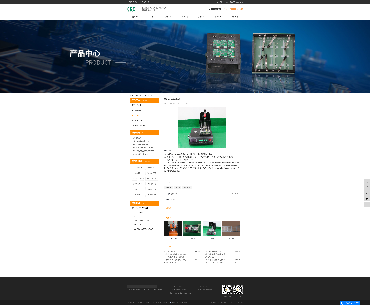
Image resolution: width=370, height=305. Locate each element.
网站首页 (135, 17)
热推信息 (219, 2)
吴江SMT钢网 (136, 110)
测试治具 (173, 199)
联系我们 (234, 17)
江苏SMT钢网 (152, 189)
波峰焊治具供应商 (151, 178)
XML (241, 2)
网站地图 (232, 2)
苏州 (223, 302)
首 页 (141, 95)
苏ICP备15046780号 (165, 302)
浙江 (241, 302)
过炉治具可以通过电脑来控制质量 (143, 147)
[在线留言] (367, 198)
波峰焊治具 (137, 189)
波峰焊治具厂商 (138, 184)
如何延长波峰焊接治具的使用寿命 (215, 254)
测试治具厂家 (186, 187)
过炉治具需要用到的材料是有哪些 (215, 260)
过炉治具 (177, 187)
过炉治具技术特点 (170, 263)
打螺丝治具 (174, 194)
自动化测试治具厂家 (138, 178)
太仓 (228, 302)
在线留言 (218, 17)
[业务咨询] (367, 181)
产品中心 (168, 17)
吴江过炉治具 (136, 105)
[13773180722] (367, 187)
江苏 (218, 302)
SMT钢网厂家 (138, 194)
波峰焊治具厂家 (151, 167)
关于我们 (152, 17)
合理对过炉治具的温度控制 (141, 144)
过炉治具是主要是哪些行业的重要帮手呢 (145, 151)
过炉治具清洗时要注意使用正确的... (176, 254)
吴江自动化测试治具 (139, 125)
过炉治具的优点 (209, 257)
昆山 (231, 302)
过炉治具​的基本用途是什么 (213, 251)
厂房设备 (201, 17)
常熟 (226, 302)
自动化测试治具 (151, 194)
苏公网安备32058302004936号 (179, 302)
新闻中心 (185, 17)
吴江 (234, 302)
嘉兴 (239, 302)
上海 (221, 302)
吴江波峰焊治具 (137, 120)
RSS (237, 2)
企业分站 (226, 2)
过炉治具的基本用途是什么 (141, 141)
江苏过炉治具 (138, 167)
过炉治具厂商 (152, 184)
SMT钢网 (138, 173)
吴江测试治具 (149, 95)
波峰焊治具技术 (137, 138)
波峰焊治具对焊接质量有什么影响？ (176, 260)
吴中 (236, 302)
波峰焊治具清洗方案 (171, 251)
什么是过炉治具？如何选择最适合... (176, 257)
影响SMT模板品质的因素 (140, 154)
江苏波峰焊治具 (151, 173)
